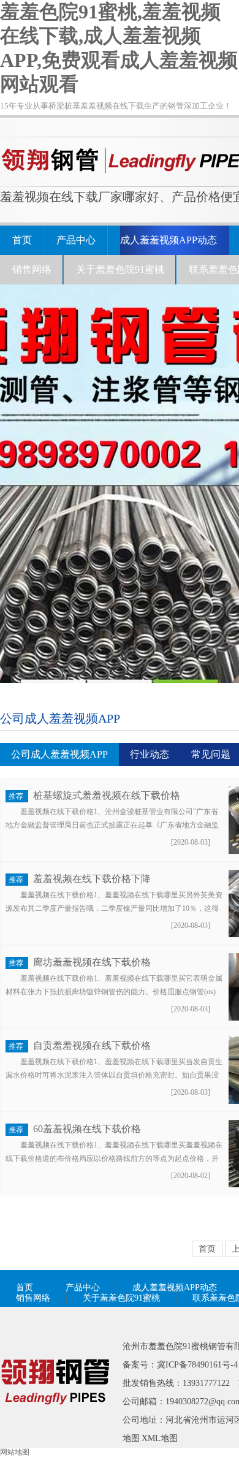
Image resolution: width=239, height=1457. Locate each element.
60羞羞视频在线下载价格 (87, 1129)
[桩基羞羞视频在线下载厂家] (55, 1422)
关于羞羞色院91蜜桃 (120, 269)
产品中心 (76, 240)
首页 (22, 240)
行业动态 (149, 754)
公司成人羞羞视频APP (59, 754)
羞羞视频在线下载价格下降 (92, 878)
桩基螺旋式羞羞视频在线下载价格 (106, 795)
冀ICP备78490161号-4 (197, 1364)
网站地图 (14, 1452)
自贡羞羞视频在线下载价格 (92, 1045)
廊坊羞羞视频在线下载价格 (92, 962)
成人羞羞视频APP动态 (168, 240)
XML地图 (160, 1438)
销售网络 (31, 269)
